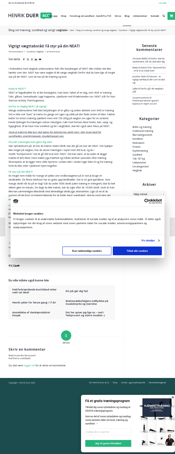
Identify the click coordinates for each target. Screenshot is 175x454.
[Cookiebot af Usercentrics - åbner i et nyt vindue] (147, 201)
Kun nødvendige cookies (87, 250)
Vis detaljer (148, 240)
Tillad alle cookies (137, 250)
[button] (173, 397)
